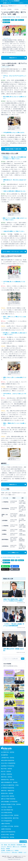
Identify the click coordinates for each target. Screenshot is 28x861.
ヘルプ (24, 852)
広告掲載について (10, 850)
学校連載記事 (19, 844)
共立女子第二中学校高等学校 (8, 763)
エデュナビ (3, 846)
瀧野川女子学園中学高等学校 (8, 799)
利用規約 (16, 850)
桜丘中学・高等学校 (6, 771)
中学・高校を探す (12, 844)
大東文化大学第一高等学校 (7, 796)
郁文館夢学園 (4, 755)
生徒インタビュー (6, 22)
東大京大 (3, 848)
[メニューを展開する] (26, 6)
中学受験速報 (23, 846)
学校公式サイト (13, 58)
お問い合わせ (14, 852)
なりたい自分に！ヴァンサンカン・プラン (13, 251)
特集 (24, 844)
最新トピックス (16, 846)
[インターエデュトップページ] (14, 748)
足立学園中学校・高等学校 (7, 752)
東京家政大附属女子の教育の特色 (13, 149)
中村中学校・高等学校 (6, 807)
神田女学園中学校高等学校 (7, 760)
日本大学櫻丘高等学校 (6, 812)
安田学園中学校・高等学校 (7, 837)
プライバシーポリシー (6, 852)
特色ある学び (21, 20)
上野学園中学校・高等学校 (7, 757)
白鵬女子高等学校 (5, 823)
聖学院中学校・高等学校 (7, 793)
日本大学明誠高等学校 (6, 821)
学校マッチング (7, 3)
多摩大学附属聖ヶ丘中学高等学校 (9, 801)
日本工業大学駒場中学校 (7, 810)
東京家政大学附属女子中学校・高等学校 (11, 17)
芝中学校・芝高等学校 (6, 774)
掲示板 (5, 844)
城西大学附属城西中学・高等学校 (9, 782)
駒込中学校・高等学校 (6, 768)
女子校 (12, 20)
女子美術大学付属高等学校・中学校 (9, 785)
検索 (23, 658)
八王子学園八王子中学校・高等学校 (9, 826)
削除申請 (20, 852)
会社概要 (3, 850)
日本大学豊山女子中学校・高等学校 (9, 815)
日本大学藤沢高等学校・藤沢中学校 (9, 818)
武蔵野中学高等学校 (6, 829)
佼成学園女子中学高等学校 (7, 766)
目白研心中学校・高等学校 (7, 834)
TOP (2, 844)
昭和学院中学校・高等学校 (7, 779)
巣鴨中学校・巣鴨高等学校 (7, 790)
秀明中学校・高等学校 (6, 777)
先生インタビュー (6, 20)
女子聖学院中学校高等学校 (7, 788)
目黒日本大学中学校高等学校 (8, 832)
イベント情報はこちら (13, 552)
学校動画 (8, 848)
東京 (16, 20)
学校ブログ (9, 846)
